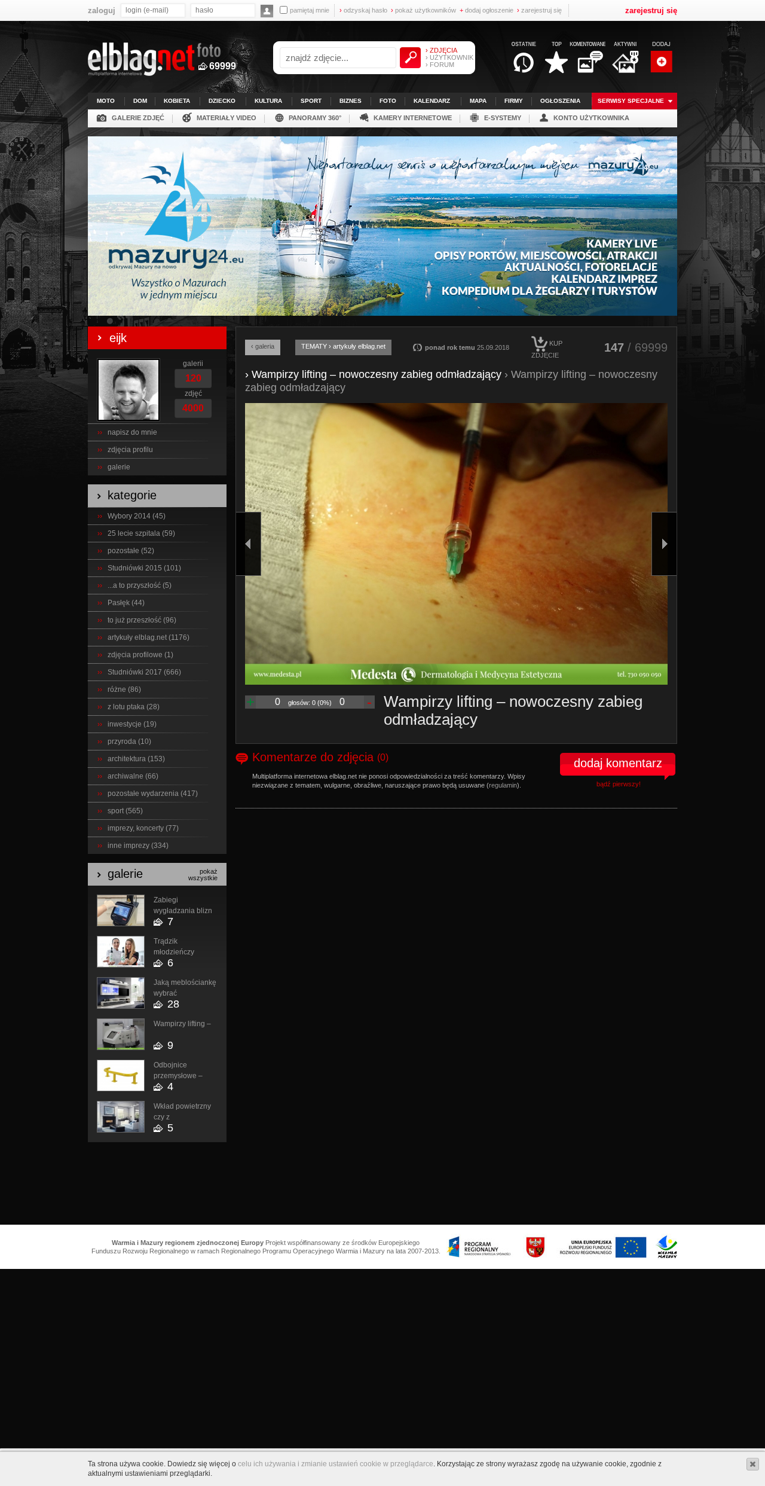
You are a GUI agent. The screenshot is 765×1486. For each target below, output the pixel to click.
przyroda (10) (129, 741)
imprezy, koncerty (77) (143, 828)
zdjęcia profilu (130, 450)
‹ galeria (262, 346)
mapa (478, 100)
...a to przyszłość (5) (140, 585)
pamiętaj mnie (309, 10)
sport (311, 100)
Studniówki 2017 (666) (144, 672)
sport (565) (125, 811)
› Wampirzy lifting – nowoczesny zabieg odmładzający (373, 374)
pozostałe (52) (131, 551)
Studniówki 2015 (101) (144, 568)
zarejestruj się (539, 10)
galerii (193, 363)
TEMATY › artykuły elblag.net (343, 346)
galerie (119, 467)
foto (388, 100)
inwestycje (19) (132, 724)
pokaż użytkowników (423, 10)
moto (106, 100)
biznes (350, 100)
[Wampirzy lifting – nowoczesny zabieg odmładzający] (456, 544)
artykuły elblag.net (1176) (148, 637)
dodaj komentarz (618, 763)
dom (140, 100)
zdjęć (193, 393)
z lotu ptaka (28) (134, 707)
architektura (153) (136, 759)
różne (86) (124, 689)
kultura (268, 100)
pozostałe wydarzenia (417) (153, 793)
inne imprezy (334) (138, 845)
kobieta (177, 100)
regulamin (503, 785)
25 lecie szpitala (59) (141, 533)
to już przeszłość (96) (142, 620)
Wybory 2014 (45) (137, 516)
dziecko (222, 100)
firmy (513, 100)
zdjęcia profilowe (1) (140, 655)
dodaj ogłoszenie (486, 10)
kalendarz (432, 100)
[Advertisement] (382, 1184)
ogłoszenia (560, 100)
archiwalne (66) (133, 776)
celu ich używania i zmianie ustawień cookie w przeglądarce (335, 1464)
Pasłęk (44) (126, 603)
